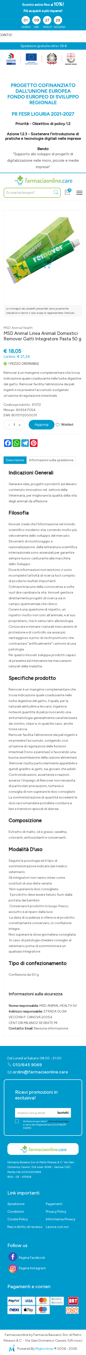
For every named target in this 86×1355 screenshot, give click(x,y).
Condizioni (15, 1212)
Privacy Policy (56, 1212)
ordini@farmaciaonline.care (40, 1072)
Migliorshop (44, 1349)
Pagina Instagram (32, 1268)
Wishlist (67, 425)
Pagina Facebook (31, 1258)
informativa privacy (58, 1121)
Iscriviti (63, 1113)
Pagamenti (54, 1204)
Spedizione (15, 1204)
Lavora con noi (57, 1227)
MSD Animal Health (18, 328)
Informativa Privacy (60, 1219)
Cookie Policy (17, 1219)
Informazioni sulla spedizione (51, 460)
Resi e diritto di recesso (25, 1227)
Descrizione (15, 460)
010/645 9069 (27, 1064)
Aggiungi (41, 425)
